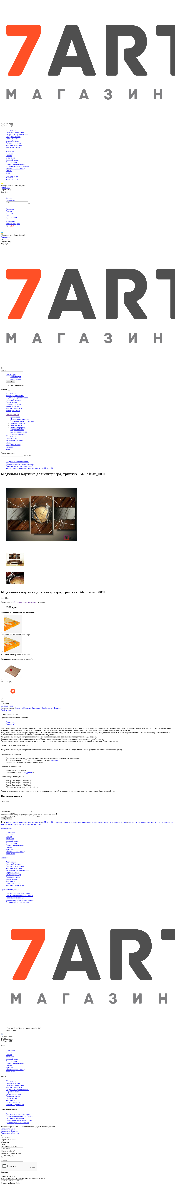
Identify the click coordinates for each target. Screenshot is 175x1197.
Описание (10, 722)
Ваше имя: (5, 801)
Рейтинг (4, 816)
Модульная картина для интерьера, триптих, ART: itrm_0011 (30, 468)
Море (8, 449)
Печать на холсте (13, 883)
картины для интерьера (64, 822)
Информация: (6, 828)
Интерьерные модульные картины (20, 464)
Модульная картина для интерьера (20, 822)
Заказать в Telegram (53, 708)
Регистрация (15, 377)
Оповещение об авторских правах (19, 900)
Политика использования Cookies (19, 896)
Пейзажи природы (13, 143)
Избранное (10, 222)
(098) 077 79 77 (12, 177)
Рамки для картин (13, 147)
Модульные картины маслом (17, 134)
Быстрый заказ (7, 706)
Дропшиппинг (12, 162)
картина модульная (16, 824)
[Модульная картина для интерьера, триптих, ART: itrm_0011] (41, 550)
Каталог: (4, 858)
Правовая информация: (10, 889)
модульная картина (119, 822)
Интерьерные (11, 438)
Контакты (10, 151)
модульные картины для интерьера (142, 822)
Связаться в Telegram (9, 1131)
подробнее (28, 773)
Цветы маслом (12, 139)
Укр (2, 192)
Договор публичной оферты (17, 166)
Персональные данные (15, 898)
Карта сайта (10, 854)
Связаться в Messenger (10, 1133)
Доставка (9, 154)
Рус (6, 192)
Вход (8, 173)
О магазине (10, 158)
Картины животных (14, 145)
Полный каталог (12, 415)
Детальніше (5, 188)
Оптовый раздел (12, 160)
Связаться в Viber (8, 1129)
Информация (11, 200)
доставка (54, 760)
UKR (12, 226)
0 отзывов (25, 602)
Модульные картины (14, 440)
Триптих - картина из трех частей (19, 466)
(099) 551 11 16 (12, 179)
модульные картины (102, 822)
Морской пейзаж (12, 141)
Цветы (8, 443)
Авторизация (15, 379)
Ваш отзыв (5, 812)
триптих (38, 822)
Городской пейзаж (13, 137)
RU (7, 226)
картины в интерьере (33, 824)
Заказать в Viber (38, 708)
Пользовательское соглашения (18, 894)
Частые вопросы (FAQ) (15, 169)
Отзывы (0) (10, 724)
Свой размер (6, 710)
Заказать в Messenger (23, 708)
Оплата (9, 156)
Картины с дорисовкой (15, 885)
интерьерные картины (84, 822)
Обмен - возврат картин (15, 164)
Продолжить (6, 819)
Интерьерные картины (15, 132)
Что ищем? (27, 455)
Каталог (9, 198)
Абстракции (11, 130)
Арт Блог (9, 849)
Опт (7, 215)
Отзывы (9, 171)
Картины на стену (13, 881)
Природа (9, 447)
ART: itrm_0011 (48, 822)
